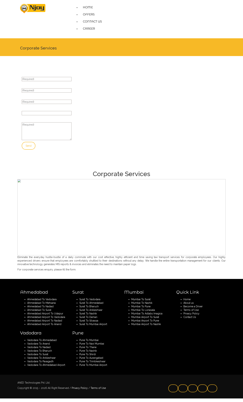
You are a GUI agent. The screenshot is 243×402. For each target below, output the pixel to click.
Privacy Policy (79, 388)
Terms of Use (98, 388)
